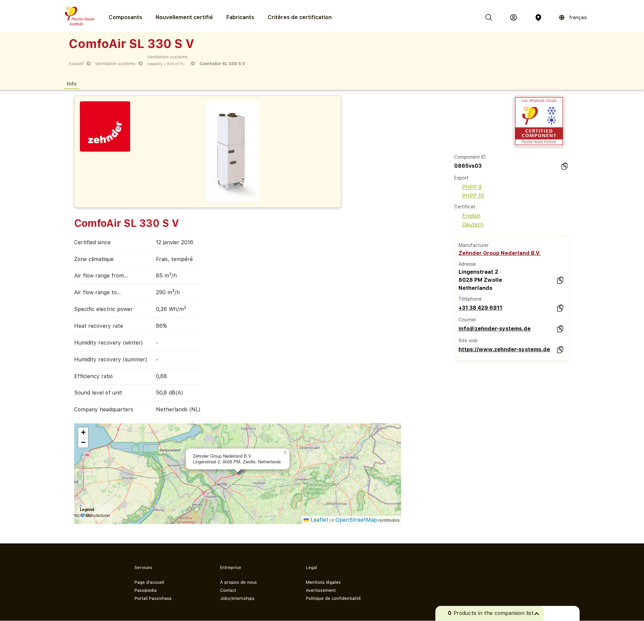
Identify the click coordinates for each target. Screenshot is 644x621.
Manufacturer (474, 245)
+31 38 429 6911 (480, 308)
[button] (285, 453)
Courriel (467, 319)
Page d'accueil (149, 582)
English (471, 216)
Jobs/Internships (237, 598)
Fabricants (240, 17)
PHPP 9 (472, 187)
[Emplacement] (538, 17)
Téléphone (470, 299)
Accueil (76, 63)
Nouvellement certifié (184, 17)
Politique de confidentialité (333, 598)
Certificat (464, 206)
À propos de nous (238, 582)
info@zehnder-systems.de (495, 328)
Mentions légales (323, 582)
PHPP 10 (473, 196)
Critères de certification (300, 17)
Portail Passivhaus (153, 598)
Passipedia (146, 590)
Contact (228, 590)
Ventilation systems (115, 63)
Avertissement (321, 590)
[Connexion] (513, 17)
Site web (468, 340)
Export (461, 177)
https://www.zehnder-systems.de (504, 349)
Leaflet (318, 520)
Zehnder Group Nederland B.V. (500, 253)
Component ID (470, 157)
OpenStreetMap (356, 520)
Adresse (467, 264)
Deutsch (473, 224)
